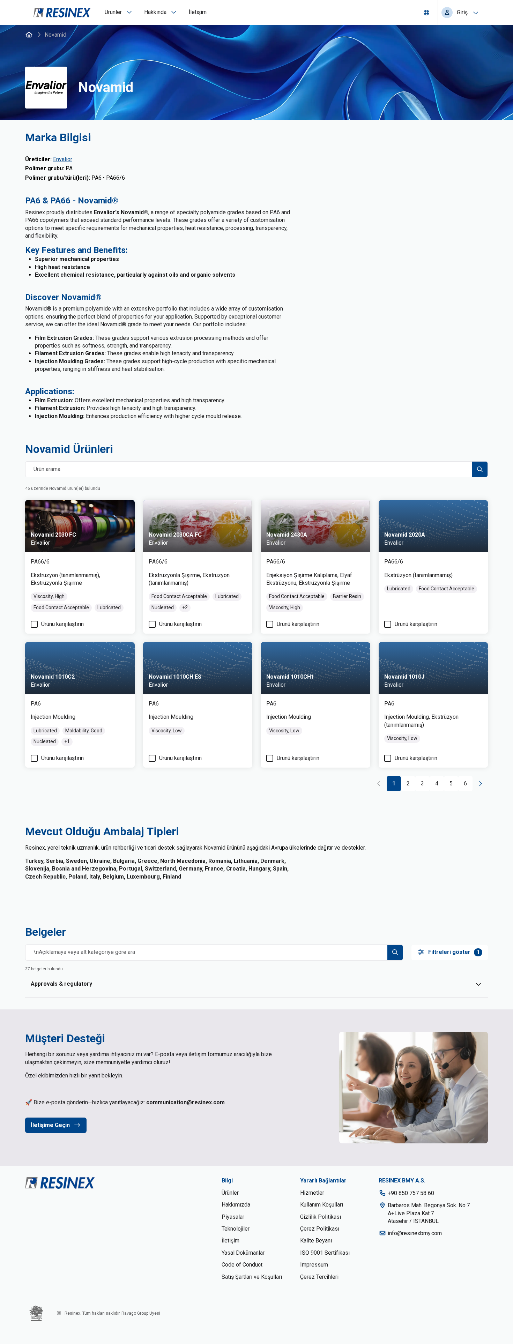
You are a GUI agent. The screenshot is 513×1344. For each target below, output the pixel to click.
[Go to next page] (480, 783)
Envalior (62, 159)
